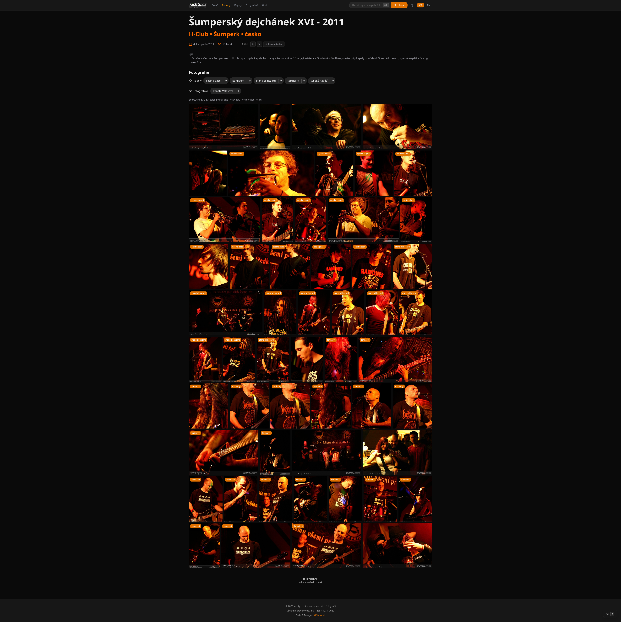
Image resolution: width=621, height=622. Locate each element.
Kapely (238, 5)
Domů (215, 5)
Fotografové (251, 5)
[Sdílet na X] (259, 44)
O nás (265, 5)
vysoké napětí (319, 80)
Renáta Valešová (223, 91)
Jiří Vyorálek (319, 615)
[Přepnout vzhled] (412, 5)
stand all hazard (266, 80)
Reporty (226, 5)
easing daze (213, 80)
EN (428, 5)
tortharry (293, 80)
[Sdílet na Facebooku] (253, 44)
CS (420, 5)
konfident (238, 80)
